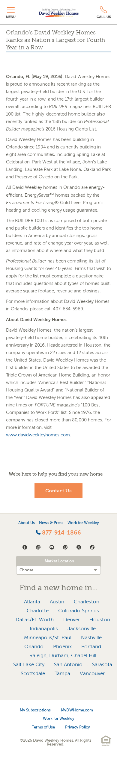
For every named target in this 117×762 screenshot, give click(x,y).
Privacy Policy (77, 727)
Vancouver (92, 673)
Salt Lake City (28, 664)
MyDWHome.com (77, 710)
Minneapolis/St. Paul (47, 637)
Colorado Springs (78, 611)
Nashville (91, 637)
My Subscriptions (35, 710)
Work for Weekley (83, 522)
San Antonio (68, 664)
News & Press (51, 522)
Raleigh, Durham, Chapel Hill (62, 655)
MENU (11, 17)
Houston (99, 620)
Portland (91, 646)
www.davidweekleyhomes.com (38, 434)
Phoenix (62, 646)
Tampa (62, 673)
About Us (26, 522)
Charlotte (38, 611)
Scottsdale (33, 673)
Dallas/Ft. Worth (35, 620)
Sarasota (102, 664)
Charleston (86, 602)
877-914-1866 (60, 533)
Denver (71, 620)
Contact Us (58, 491)
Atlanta (32, 602)
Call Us (104, 17)
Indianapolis (44, 629)
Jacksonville (82, 629)
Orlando (34, 646)
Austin (57, 602)
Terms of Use (43, 727)
